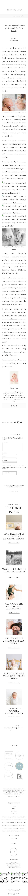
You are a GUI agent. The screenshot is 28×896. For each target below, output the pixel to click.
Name (5, 453)
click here (13, 319)
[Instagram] (14, 406)
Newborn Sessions (14, 40)
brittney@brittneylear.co (12, 345)
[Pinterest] (16, 406)
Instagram (7, 352)
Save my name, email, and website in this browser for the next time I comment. (14, 467)
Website (5, 460)
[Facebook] (11, 406)
